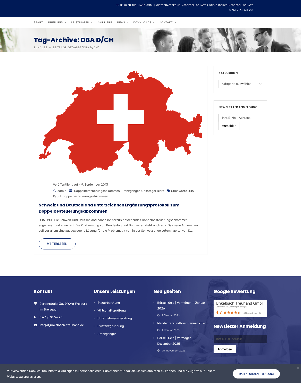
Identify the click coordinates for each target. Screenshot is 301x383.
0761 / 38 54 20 (241, 10)
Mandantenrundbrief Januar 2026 (181, 323)
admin (62, 191)
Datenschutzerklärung (256, 373)
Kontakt (166, 22)
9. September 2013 (94, 184)
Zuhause (40, 47)
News (121, 22)
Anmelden (229, 126)
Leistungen (80, 22)
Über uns (55, 22)
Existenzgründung (110, 326)
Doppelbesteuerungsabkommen (97, 191)
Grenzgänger (130, 191)
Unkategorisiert (152, 191)
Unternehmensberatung (114, 318)
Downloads (142, 22)
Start (38, 22)
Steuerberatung (108, 303)
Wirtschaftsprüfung (111, 310)
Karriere (104, 22)
